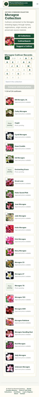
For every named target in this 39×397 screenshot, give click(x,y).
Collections (8, 392)
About (16, 393)
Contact (22, 393)
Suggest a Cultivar (24, 46)
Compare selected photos (19, 87)
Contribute (17, 392)
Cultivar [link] (21, 41)
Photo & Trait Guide (25, 390)
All (7, 58)
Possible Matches (11, 390)
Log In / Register (28, 392)
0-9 (13, 58)
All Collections (24, 36)
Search (24, 41)
